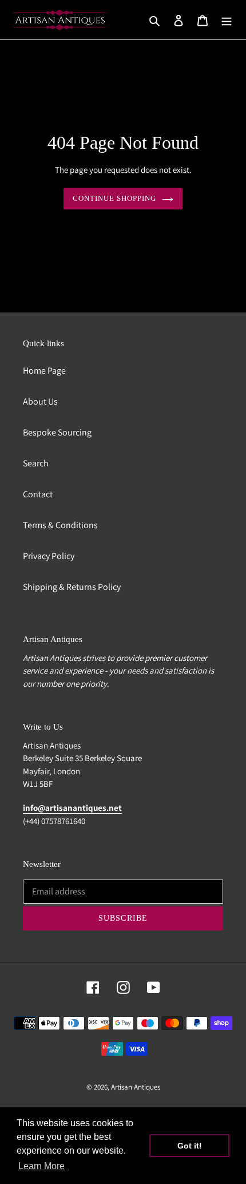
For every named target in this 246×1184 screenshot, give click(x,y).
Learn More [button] (41, 1166)
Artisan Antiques (135, 1087)
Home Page (44, 371)
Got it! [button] (189, 1145)
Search (36, 463)
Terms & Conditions (60, 525)
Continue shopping (115, 198)
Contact (38, 494)
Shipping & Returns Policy (72, 587)
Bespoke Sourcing (57, 432)
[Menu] (227, 20)
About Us (40, 401)
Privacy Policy (48, 556)
